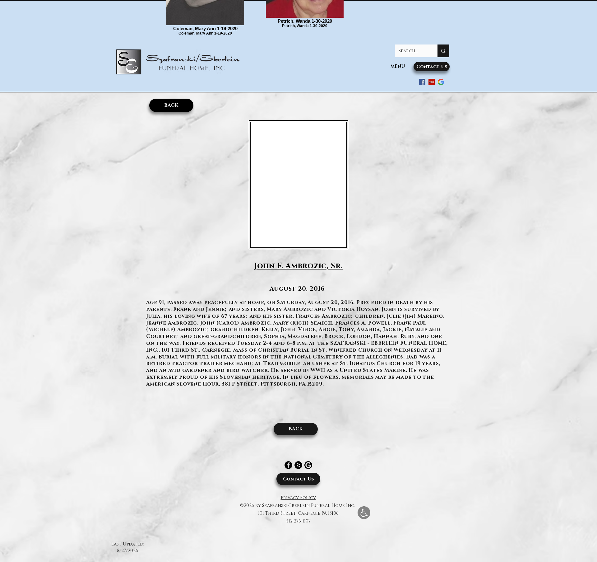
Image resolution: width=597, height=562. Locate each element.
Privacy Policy (298, 498)
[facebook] (422, 82)
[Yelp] (298, 465)
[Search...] (443, 50)
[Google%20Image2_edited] (308, 465)
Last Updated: (127, 544)
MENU (398, 66)
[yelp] (431, 82)
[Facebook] (288, 465)
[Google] (441, 82)
